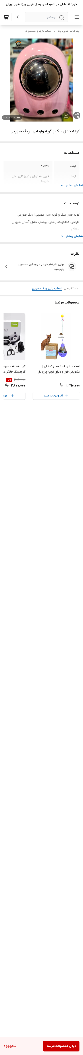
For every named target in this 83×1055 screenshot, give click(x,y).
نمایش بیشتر (74, 186)
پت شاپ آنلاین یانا (68, 31)
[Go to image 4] (9, 117)
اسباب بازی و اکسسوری (38, 31)
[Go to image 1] (18, 117)
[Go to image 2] (14, 117)
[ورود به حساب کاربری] (17, 17)
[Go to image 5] (6, 117)
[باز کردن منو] (75, 17)
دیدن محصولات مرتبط (61, 1046)
